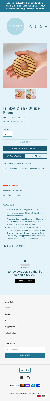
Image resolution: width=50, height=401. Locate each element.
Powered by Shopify (34, 393)
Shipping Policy (11, 327)
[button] (25, 148)
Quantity (6, 129)
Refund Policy (10, 333)
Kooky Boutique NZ (21, 393)
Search (8, 308)
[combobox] (42, 396)
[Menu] (45, 26)
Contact (8, 314)
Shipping (6, 121)
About (7, 320)
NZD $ (24, 370)
